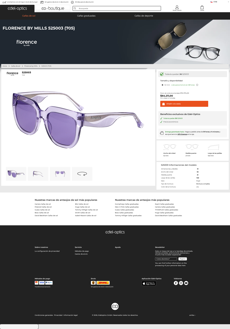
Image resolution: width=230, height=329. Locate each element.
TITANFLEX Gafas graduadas (166, 210)
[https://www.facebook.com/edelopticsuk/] (176, 283)
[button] (17, 8)
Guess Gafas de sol (42, 210)
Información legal (70, 315)
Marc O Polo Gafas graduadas (127, 207)
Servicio (78, 247)
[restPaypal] (49, 283)
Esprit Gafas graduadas (164, 204)
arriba (192, 315)
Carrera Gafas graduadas (165, 207)
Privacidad (58, 315)
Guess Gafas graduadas (124, 210)
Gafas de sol (15, 66)
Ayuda (118, 247)
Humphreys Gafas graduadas (127, 204)
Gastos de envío (81, 254)
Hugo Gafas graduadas (164, 213)
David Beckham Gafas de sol (46, 215)
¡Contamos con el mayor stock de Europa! (22, 2)
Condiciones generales (44, 315)
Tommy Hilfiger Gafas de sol (86, 210)
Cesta (202, 10)
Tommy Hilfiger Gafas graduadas (128, 215)
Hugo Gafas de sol (82, 207)
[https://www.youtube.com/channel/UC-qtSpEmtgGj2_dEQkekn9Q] (186, 283)
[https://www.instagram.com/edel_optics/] (181, 283)
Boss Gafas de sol (42, 213)
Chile (215, 2)
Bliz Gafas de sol (81, 204)
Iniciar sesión (177, 10)
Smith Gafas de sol (82, 213)
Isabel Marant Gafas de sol (85, 215)
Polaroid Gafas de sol (43, 207)
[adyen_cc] (36, 283)
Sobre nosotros (41, 247)
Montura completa (203, 184)
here (183, 265)
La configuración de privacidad (47, 251)
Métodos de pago (82, 251)
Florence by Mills (30, 66)
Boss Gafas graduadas (124, 213)
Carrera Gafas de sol (43, 204)
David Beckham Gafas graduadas (168, 215)
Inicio (5, 66)
